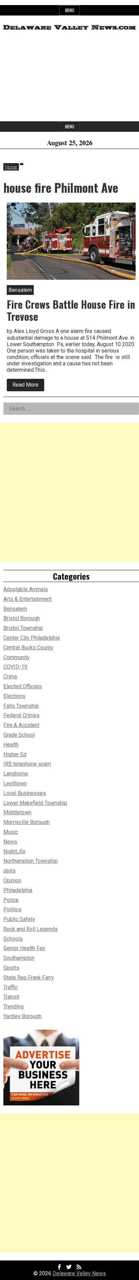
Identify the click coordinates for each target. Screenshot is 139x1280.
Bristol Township (23, 628)
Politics (12, 909)
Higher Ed (14, 754)
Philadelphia (17, 890)
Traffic (10, 987)
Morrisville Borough (26, 822)
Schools (13, 939)
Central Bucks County (28, 647)
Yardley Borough (22, 1016)
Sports (11, 968)
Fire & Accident (21, 725)
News (10, 842)
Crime (10, 676)
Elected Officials (22, 686)
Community (16, 657)
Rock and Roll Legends (30, 929)
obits (9, 870)
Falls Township (21, 706)
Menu (69, 10)
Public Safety (19, 919)
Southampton (18, 958)
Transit (11, 997)
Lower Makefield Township (35, 803)
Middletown (17, 812)
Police (11, 900)
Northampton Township (30, 861)
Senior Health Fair (24, 948)
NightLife (14, 851)
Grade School (19, 735)
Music (10, 832)
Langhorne (15, 773)
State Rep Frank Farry (28, 977)
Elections (14, 696)
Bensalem (15, 609)
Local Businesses (24, 793)
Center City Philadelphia (31, 638)
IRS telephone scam (27, 764)
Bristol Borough (21, 618)
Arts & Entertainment (27, 599)
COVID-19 (15, 667)
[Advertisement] (69, 78)
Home (11, 167)
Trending (13, 1006)
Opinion (12, 880)
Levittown (15, 783)
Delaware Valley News (79, 1273)
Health (11, 744)
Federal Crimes (21, 715)
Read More (28, 386)
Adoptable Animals (25, 589)
